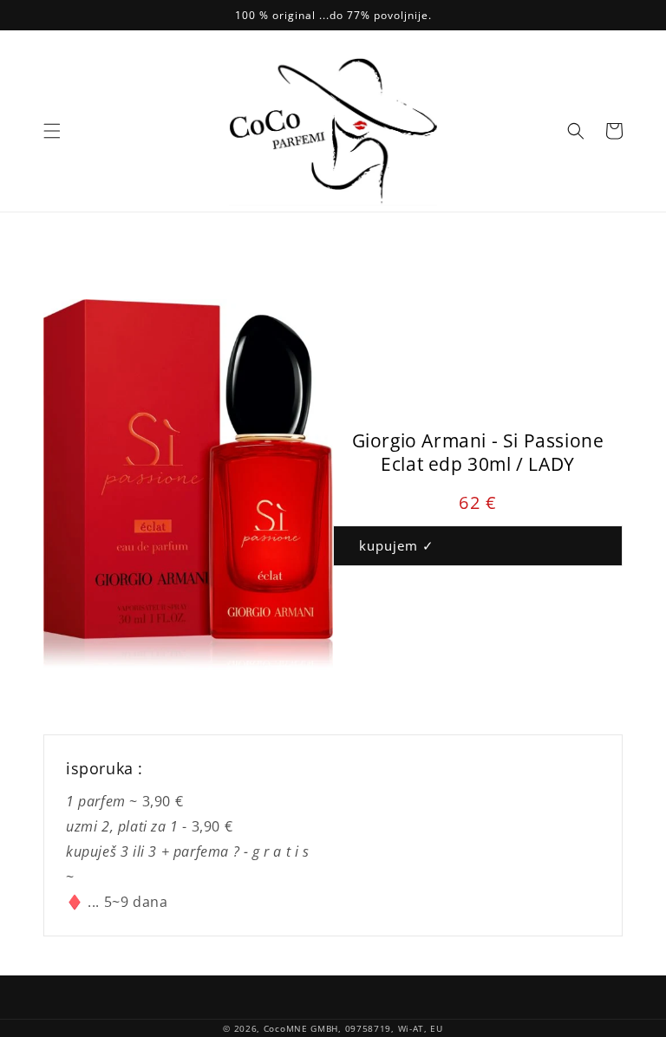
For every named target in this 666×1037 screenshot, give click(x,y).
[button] (52, 131)
